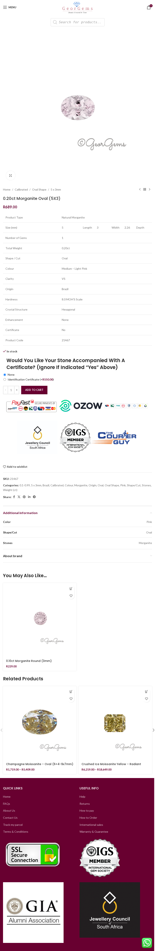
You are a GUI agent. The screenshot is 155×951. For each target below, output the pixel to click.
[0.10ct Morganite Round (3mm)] (39, 620)
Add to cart (34, 389)
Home (6, 189)
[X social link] (19, 497)
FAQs (6, 803)
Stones (146, 485)
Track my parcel (13, 824)
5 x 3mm (56, 189)
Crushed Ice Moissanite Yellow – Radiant (111, 764)
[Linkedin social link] (29, 497)
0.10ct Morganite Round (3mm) (29, 661)
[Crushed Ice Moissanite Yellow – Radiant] (115, 723)
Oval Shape (39, 189)
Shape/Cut (134, 485)
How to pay (87, 810)
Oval (101, 485)
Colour (69, 485)
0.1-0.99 (25, 485)
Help (82, 796)
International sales (91, 824)
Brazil (46, 485)
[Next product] (149, 189)
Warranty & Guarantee (94, 831)
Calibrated (21, 189)
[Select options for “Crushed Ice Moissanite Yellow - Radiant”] (146, 691)
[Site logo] (77, 7)
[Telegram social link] (34, 497)
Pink (123, 485)
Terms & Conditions (15, 831)
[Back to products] (144, 189)
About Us (9, 810)
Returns (85, 803)
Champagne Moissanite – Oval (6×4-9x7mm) (39, 764)
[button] (70, 588)
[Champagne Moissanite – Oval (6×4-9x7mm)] (39, 723)
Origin (92, 485)
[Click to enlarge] (10, 175)
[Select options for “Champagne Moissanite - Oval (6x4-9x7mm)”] (70, 691)
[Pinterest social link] (24, 497)
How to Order (88, 817)
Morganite (80, 485)
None (11, 374)
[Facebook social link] (14, 497)
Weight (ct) (10, 490)
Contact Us (10, 817)
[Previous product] (139, 189)
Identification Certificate (31, 379)
